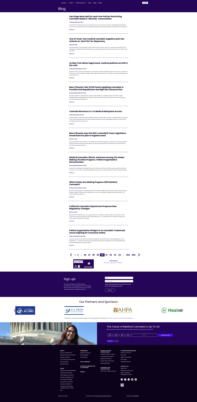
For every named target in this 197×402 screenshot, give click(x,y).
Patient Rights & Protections (67, 375)
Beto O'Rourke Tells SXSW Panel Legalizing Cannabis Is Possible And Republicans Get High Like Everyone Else (96, 88)
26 (85, 255)
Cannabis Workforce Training (108, 354)
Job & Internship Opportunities (67, 359)
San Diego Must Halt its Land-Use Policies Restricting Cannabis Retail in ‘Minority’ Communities (95, 17)
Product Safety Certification (107, 361)
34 (119, 255)
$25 (122, 335)
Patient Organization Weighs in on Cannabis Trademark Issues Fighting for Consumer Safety (97, 231)
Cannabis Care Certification (105, 368)
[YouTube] (132, 379)
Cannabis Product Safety (66, 373)
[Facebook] (125, 379)
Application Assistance (106, 358)
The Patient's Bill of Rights (66, 379)
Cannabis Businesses (126, 361)
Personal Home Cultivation (66, 381)
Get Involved (80, 3)
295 (133, 255)
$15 (128, 335)
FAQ (61, 390)
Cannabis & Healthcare (65, 384)
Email (66, 396)
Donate (145, 3)
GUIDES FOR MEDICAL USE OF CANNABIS (87, 366)
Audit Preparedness (105, 363)
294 (128, 255)
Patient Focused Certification (106, 351)
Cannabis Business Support (107, 356)
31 (106, 255)
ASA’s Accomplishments (66, 352)
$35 (116, 335)
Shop (100, 3)
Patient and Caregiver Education (108, 371)
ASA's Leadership (64, 361)
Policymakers (124, 359)
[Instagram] (129, 379)
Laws (89, 3)
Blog (94, 3)
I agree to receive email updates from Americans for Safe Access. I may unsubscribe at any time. (118, 285)
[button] (15, 310)
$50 (110, 335)
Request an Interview (85, 352)
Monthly (116, 341)
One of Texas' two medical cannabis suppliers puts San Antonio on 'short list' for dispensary (96, 40)
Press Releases (83, 357)
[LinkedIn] (136, 379)
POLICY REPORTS (85, 362)
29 (98, 255)
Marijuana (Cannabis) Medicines (68, 370)
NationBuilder (136, 396)
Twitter (114, 262)
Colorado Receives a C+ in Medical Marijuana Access (95, 111)
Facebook (107, 262)
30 (102, 255)
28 (93, 255)
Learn (71, 3)
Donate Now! (165, 335)
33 (115, 255)
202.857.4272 (124, 368)
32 (110, 255)
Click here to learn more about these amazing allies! (120, 318)
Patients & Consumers (126, 352)
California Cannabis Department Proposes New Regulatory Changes (93, 207)
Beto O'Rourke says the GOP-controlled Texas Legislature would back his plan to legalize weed (97, 134)
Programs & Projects (65, 357)
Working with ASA (64, 364)
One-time (110, 341)
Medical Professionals (126, 357)
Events (82, 372)
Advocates (123, 355)
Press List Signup (84, 355)
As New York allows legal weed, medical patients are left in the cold (98, 64)
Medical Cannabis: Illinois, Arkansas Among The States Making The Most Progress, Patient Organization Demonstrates (96, 159)
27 (89, 255)
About (62, 351)
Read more (71, 29)
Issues (63, 3)
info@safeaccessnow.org (127, 370)
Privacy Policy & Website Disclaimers (103, 396)
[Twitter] (122, 379)
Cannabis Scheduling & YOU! (67, 377)
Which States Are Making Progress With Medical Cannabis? (93, 183)
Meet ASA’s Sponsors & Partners (68, 355)
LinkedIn (120, 262)
